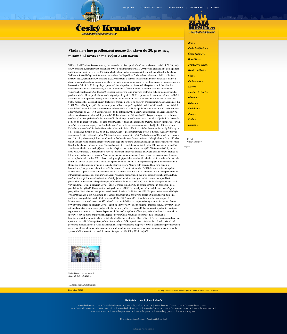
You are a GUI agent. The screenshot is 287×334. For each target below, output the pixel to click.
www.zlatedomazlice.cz (165, 305)
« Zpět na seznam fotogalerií (82, 284)
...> (90, 275)
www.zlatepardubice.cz (122, 311)
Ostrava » (193, 103)
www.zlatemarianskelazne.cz (178, 308)
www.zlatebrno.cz (86, 305)
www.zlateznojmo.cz (187, 311)
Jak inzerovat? (197, 7)
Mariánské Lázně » (198, 92)
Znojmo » (193, 124)
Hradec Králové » (197, 70)
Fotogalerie (128, 7)
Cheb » (191, 75)
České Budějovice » (198, 48)
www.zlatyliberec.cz (153, 308)
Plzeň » (192, 114)
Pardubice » (194, 108)
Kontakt (215, 7)
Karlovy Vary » (195, 81)
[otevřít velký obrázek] (85, 260)
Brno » (191, 43)
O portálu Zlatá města (151, 7)
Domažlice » (194, 59)
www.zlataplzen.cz (144, 311)
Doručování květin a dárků (157, 319)
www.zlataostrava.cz (100, 311)
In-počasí (187, 146)
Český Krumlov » (196, 53)
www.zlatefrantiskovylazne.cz (192, 305)
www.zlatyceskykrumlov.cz (139, 305)
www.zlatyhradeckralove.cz (82, 308)
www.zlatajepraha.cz (165, 311)
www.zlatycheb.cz (107, 308)
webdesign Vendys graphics (143, 329)
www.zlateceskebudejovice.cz (110, 305)
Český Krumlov (108, 26)
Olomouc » (193, 97)
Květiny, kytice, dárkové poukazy (132, 319)
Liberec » (193, 86)
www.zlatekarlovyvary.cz (129, 308)
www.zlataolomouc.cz (204, 308)
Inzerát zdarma (175, 7)
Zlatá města (197, 27)
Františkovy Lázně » (198, 64)
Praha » (192, 119)
